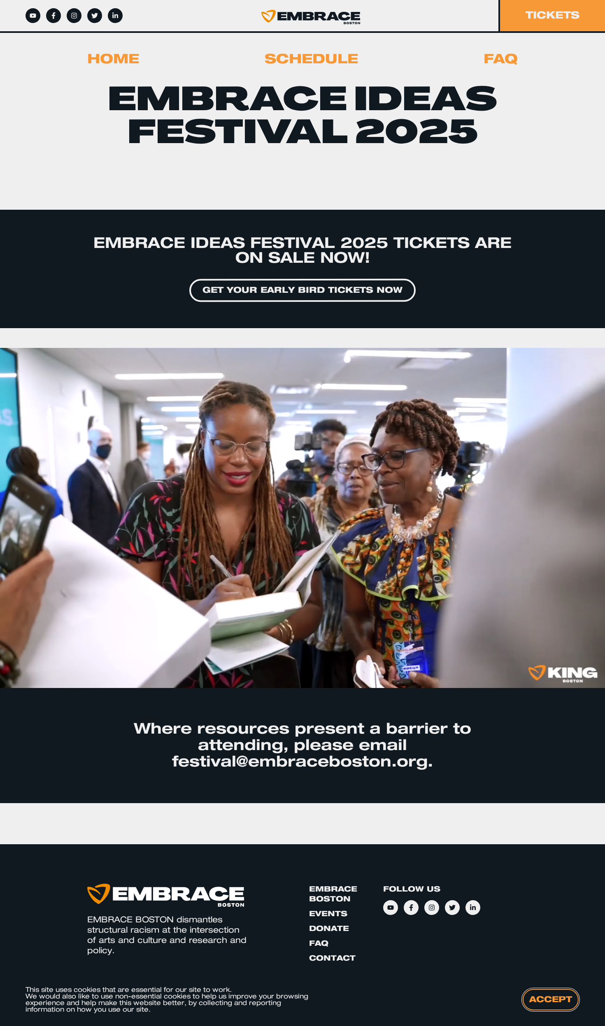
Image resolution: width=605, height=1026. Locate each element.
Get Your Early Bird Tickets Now (302, 290)
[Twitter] (94, 15)
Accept (550, 1000)
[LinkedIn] (115, 15)
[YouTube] (33, 15)
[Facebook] (53, 15)
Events (328, 914)
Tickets (552, 16)
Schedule (311, 59)
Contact (332, 958)
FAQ (501, 59)
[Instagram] (74, 15)
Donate (329, 929)
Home (113, 59)
